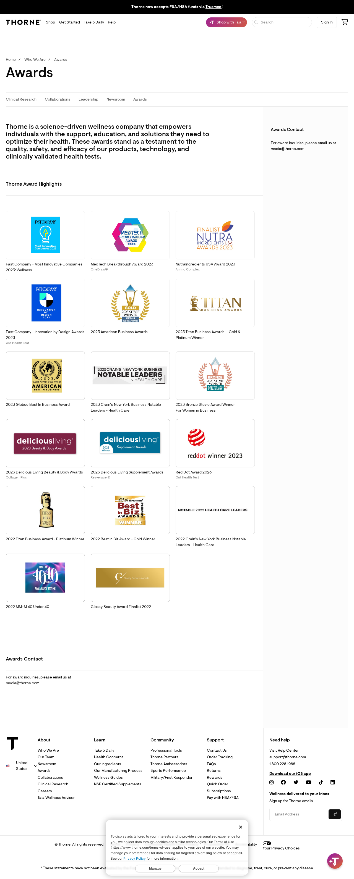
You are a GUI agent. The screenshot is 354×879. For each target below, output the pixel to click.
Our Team (46, 757)
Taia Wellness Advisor (56, 797)
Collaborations (50, 777)
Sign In (327, 22)
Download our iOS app (290, 773)
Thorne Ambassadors (168, 764)
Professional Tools (166, 750)
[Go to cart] (345, 22)
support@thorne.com (287, 757)
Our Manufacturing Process (118, 770)
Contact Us (217, 750)
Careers (45, 791)
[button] (45, 235)
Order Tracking (220, 757)
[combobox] (22, 766)
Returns (214, 770)
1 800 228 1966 (282, 764)
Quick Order (217, 784)
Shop (50, 22)
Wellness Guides (108, 777)
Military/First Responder (171, 777)
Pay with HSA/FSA (223, 797)
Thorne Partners (164, 757)
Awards (44, 770)
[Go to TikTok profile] (321, 782)
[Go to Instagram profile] (271, 782)
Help (112, 22)
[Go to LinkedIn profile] (332, 782)
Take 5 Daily (94, 22)
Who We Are (48, 750)
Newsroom (47, 764)
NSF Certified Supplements (117, 784)
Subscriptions (219, 791)
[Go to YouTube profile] (308, 782)
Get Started (69, 22)
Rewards (214, 777)
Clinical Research (53, 784)
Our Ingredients (107, 764)
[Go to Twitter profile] (295, 782)
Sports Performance (168, 770)
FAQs (211, 764)
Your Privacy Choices (281, 848)
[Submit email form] (335, 814)
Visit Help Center (284, 750)
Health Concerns (109, 757)
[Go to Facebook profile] (283, 782)
